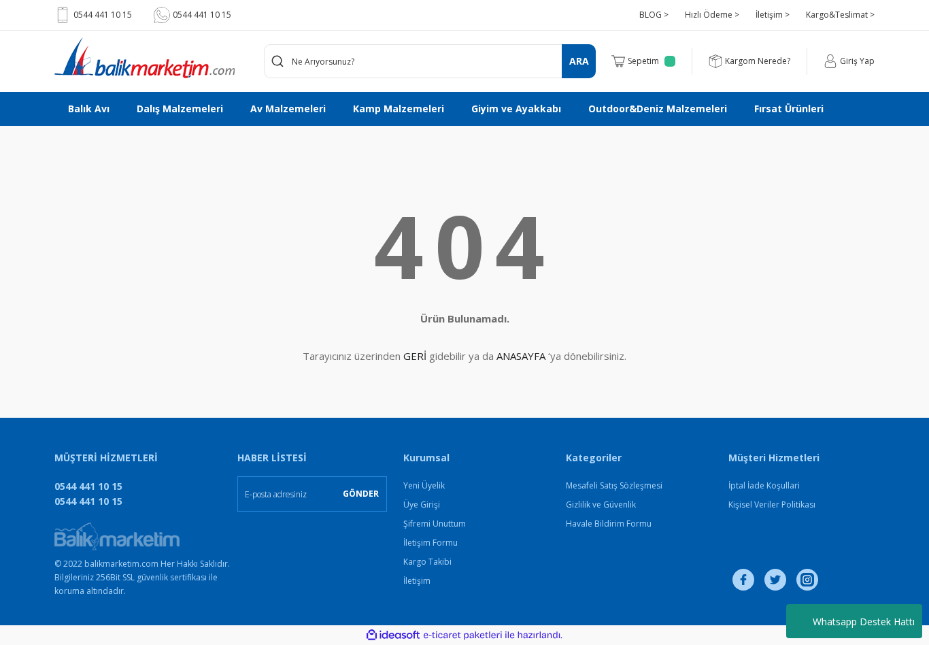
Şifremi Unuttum (434, 523)
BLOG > (654, 14)
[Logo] (144, 57)
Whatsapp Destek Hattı (864, 621)
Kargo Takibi (427, 561)
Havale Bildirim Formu (609, 523)
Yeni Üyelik (424, 485)
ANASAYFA (520, 356)
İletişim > (773, 14)
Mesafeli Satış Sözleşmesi (614, 485)
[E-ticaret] (463, 635)
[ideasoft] (393, 635)
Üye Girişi (421, 504)
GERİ (414, 356)
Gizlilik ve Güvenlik (601, 504)
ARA (579, 60)
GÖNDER (361, 493)
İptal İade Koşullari (764, 485)
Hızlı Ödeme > (712, 14)
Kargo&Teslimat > (840, 14)
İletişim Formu (430, 542)
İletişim (416, 580)
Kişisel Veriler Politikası (771, 504)
